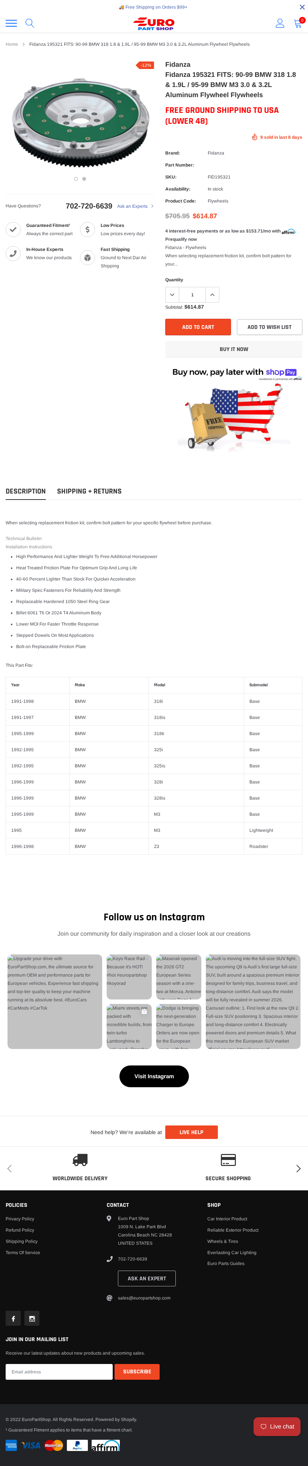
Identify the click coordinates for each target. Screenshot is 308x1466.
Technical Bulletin (24, 538)
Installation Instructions (29, 546)
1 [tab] (76, 179)
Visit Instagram (154, 1076)
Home (12, 44)
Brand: (172, 153)
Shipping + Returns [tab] (89, 491)
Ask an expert (147, 1279)
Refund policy (20, 1230)
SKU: (171, 177)
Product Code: (180, 201)
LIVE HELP (191, 1132)
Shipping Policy (22, 1241)
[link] (13, 1318)
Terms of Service (23, 1252)
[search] (30, 23)
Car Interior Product (227, 1218)
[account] (280, 23)
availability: (177, 189)
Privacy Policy (20, 1218)
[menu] (11, 23)
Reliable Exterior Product (232, 1230)
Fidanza (216, 153)
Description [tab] (26, 491)
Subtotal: (174, 307)
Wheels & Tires (222, 1241)
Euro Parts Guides (226, 1263)
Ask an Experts (133, 206)
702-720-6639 (89, 206)
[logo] (154, 23)
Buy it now (234, 349)
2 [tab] (84, 179)
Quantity (174, 279)
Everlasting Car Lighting (232, 1252)
